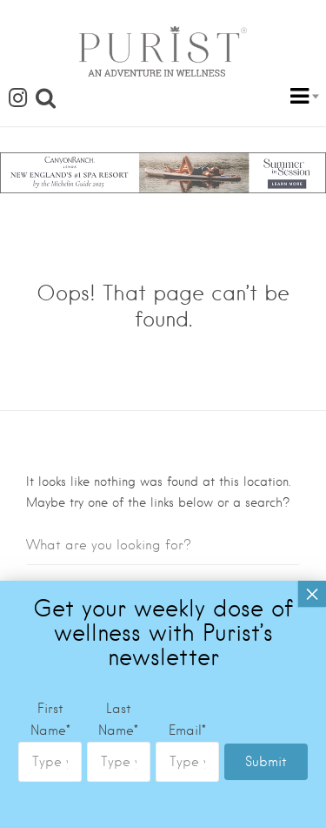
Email (187, 730)
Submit (266, 762)
